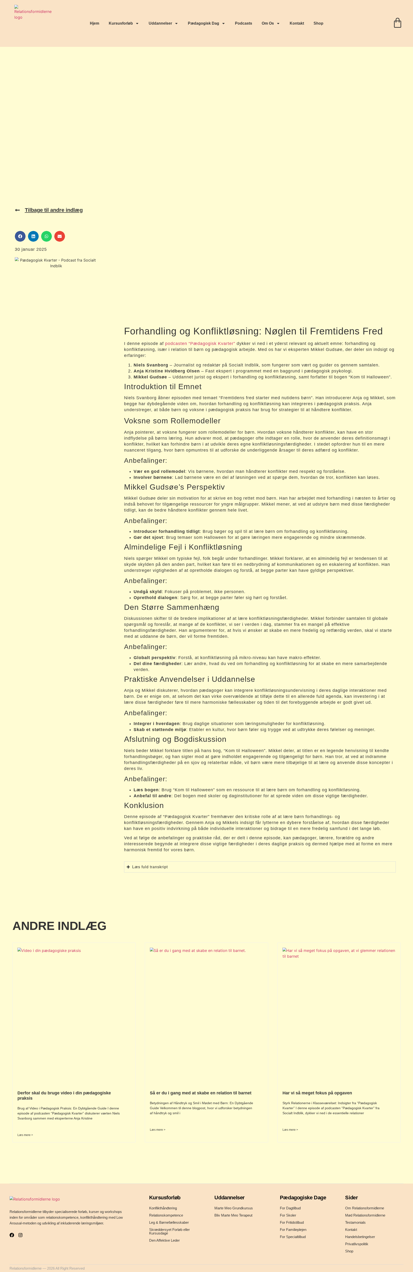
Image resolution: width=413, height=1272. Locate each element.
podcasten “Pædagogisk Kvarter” (200, 343)
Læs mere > (25, 1135)
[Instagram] (20, 1235)
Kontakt (297, 23)
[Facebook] (12, 1235)
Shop (318, 23)
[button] (20, 236)
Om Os (268, 23)
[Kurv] (397, 22)
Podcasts (243, 23)
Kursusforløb (121, 23)
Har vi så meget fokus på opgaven (317, 1093)
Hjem (94, 23)
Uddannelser (160, 23)
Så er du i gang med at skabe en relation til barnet (200, 1093)
